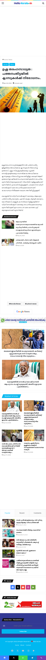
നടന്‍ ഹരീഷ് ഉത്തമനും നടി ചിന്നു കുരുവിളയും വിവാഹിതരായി (29, 521)
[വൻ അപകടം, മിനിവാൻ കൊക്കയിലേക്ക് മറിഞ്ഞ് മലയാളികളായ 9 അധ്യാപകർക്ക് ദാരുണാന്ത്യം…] (12, 436)
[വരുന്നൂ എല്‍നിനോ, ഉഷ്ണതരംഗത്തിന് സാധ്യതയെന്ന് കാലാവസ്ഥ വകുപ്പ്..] (34, 435)
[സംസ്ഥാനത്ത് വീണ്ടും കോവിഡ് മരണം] (8, 533)
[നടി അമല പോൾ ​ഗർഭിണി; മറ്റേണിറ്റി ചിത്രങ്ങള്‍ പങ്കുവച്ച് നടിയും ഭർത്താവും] (8, 543)
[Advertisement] (23, 31)
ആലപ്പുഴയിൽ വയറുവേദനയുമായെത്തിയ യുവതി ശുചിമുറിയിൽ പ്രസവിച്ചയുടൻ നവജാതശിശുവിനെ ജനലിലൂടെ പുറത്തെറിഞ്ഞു (29, 227)
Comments (37, 513)
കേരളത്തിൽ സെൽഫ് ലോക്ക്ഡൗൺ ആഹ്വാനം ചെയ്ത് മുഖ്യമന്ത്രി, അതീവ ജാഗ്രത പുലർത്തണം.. (11, 417)
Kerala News (15, 303)
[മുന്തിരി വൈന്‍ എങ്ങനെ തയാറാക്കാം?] (8, 553)
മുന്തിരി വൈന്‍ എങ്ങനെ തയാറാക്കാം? (26, 551)
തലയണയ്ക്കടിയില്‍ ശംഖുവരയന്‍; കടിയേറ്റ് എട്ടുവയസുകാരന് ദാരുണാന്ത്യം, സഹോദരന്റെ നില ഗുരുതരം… (33, 418)
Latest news (31, 303)
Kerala (6, 64)
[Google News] (23, 311)
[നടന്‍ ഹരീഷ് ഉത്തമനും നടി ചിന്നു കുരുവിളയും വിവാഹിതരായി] (8, 523)
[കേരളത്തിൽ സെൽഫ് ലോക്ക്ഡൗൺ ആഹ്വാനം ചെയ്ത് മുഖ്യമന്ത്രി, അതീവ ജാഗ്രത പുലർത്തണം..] (12, 406)
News (10, 60)
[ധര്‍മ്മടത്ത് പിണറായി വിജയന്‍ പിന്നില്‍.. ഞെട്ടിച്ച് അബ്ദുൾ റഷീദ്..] (8, 242)
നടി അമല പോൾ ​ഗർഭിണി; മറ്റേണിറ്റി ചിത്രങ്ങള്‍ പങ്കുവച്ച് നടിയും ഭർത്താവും (27, 542)
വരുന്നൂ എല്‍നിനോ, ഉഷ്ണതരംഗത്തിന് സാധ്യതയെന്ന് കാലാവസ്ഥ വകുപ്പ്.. (34, 446)
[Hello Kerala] (23, 3)
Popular (7, 513)
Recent (21, 513)
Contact (28, 645)
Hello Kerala (37, 641)
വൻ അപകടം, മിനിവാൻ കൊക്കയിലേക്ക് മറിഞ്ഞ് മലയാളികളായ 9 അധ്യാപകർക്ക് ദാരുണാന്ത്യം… (11, 448)
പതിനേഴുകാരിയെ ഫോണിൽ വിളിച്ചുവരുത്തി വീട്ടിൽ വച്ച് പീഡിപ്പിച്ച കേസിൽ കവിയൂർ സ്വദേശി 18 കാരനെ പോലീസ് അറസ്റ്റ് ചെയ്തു (27, 565)
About (22, 645)
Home (6, 60)
